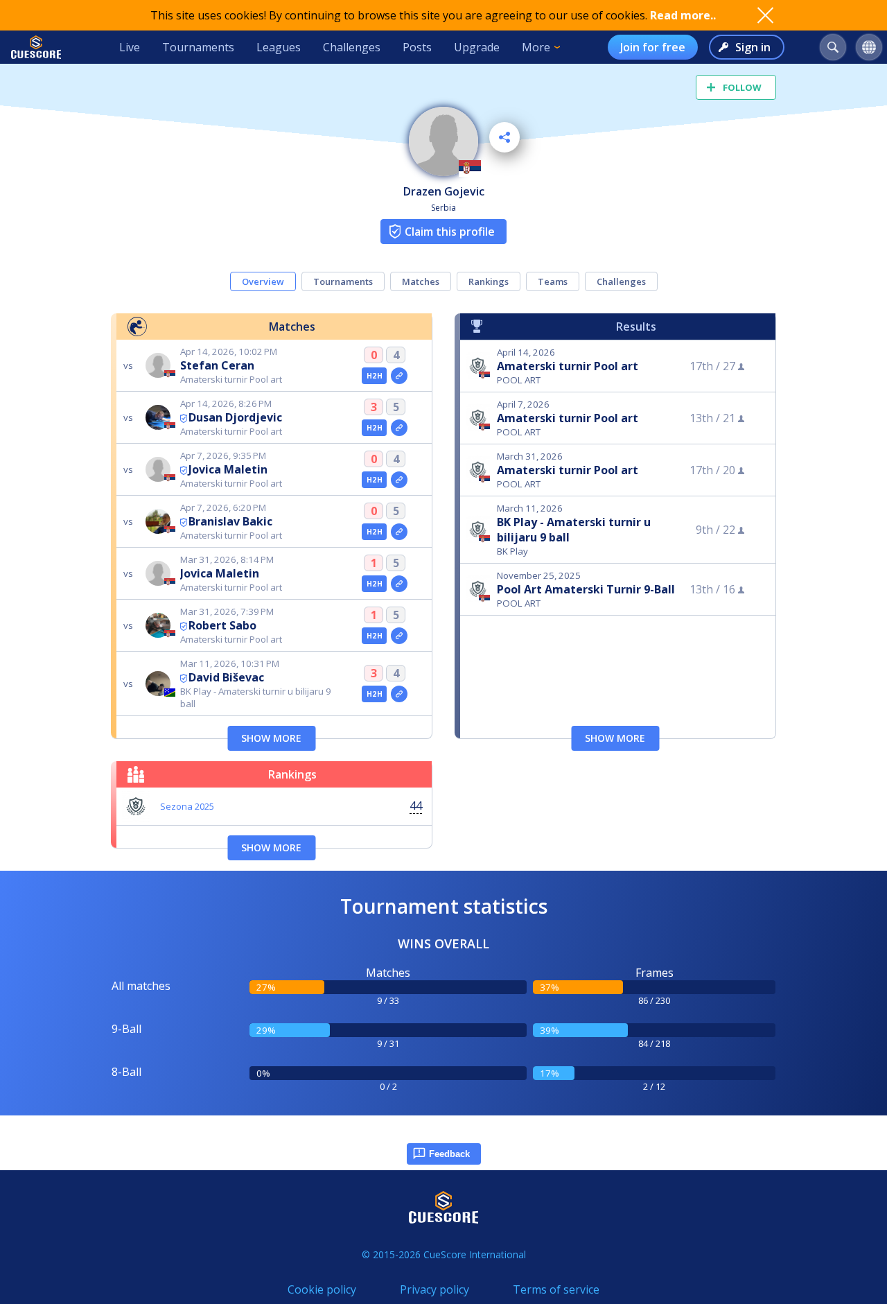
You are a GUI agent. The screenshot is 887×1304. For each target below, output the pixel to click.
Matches (420, 281)
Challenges (351, 47)
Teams (553, 281)
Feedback (449, 1154)
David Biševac (226, 677)
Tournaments (198, 47)
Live (129, 47)
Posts (417, 47)
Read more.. (683, 15)
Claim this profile (450, 231)
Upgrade (477, 47)
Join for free (652, 47)
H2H (375, 376)
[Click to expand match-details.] (399, 375)
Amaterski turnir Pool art (567, 366)
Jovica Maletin (227, 469)
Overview (263, 281)
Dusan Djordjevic (235, 417)
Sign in (753, 47)
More (536, 47)
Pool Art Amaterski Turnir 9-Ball (586, 589)
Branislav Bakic (230, 521)
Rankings (488, 281)
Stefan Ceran (217, 365)
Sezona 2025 (187, 806)
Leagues (278, 47)
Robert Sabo (222, 625)
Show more (271, 738)
